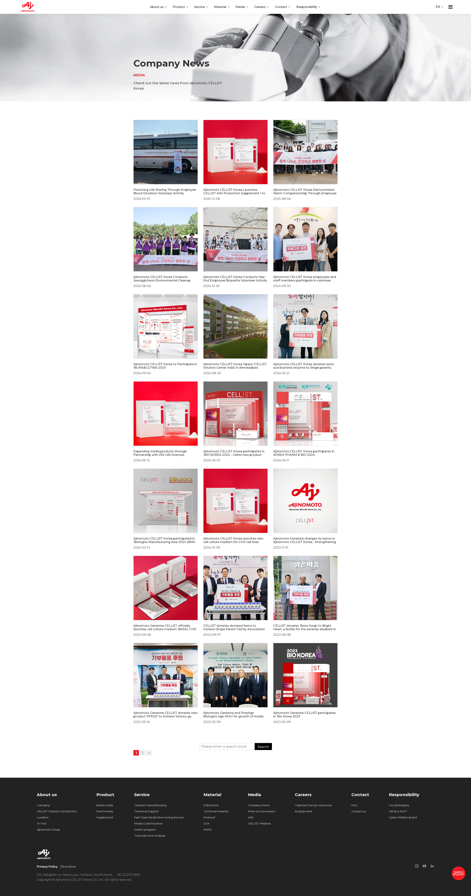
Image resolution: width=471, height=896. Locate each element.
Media (240, 7)
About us (157, 7)
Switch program (145, 829)
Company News (258, 805)
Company (43, 805)
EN (438, 6)
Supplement (104, 817)
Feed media (104, 811)
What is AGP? (398, 811)
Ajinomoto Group (48, 829)
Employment (303, 811)
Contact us (358, 811)
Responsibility (306, 7)
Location (42, 817)
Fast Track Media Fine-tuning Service (159, 817)
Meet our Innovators (261, 811)
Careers (260, 7)
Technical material (215, 811)
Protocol (209, 817)
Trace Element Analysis (149, 835)
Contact (281, 7)
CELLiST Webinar (259, 823)
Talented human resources (313, 805)
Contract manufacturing (150, 805)
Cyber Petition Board (403, 817)
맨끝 (149, 753)
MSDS (207, 829)
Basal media (104, 805)
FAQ (354, 805)
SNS (251, 817)
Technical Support (146, 811)
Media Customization (148, 823)
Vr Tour (42, 823)
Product (179, 7)
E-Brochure (211, 805)
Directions (68, 866)
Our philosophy (399, 805)
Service (199, 7)
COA (206, 823)
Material (220, 7)
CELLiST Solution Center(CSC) (57, 811)
